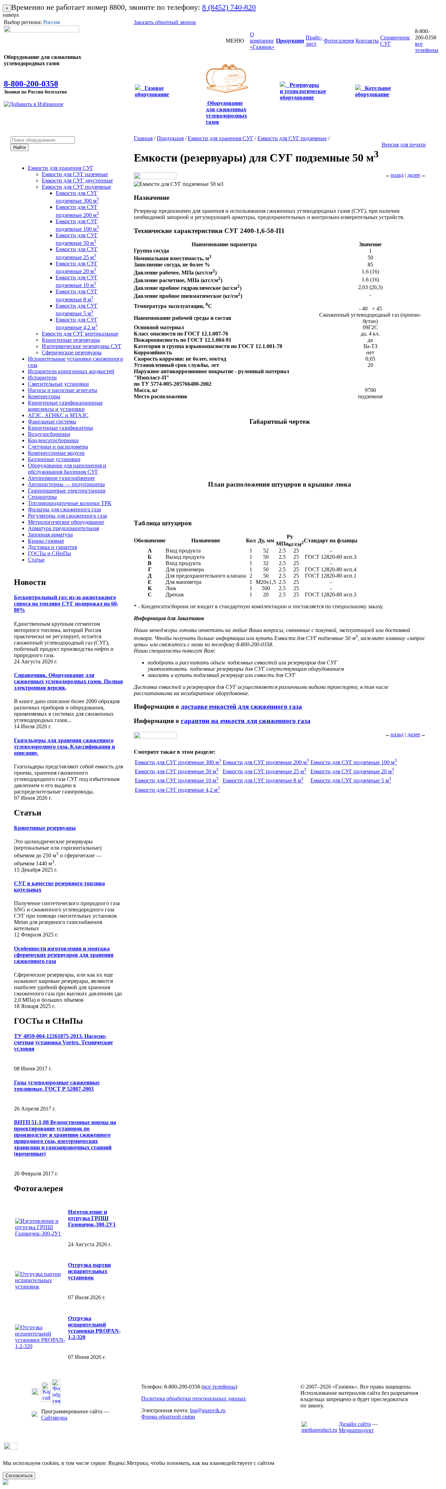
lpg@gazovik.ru (207, 1410)
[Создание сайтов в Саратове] (319, 1430)
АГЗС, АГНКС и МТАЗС (58, 415)
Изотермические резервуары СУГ (82, 346)
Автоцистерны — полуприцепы (66, 484)
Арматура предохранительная (63, 528)
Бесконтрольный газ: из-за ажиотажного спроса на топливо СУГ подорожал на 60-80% (66, 603)
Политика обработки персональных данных (193, 1398)
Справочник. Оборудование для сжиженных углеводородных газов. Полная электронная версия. (68, 681)
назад (397, 175)
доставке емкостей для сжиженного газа (241, 706)
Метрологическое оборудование (66, 522)
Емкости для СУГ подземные (76, 187)
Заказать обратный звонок (165, 22)
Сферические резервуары (72, 352)
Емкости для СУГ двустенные (77, 180)
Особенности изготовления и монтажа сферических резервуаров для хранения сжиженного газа (64, 955)
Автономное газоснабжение (61, 478)
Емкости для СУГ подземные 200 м (266, 762)
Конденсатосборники (53, 440)
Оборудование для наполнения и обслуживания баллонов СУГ (67, 469)
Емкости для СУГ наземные (75, 174)
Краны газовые (46, 541)
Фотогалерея (38, 1188)
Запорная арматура (50, 534)
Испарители (42, 378)
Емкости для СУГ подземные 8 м (263, 780)
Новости (30, 582)
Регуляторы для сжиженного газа (67, 516)
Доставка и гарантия (52, 547)
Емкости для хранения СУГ (60, 168)
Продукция (170, 138)
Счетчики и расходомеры (58, 447)
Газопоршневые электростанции (67, 491)
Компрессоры (44, 396)
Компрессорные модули (56, 453)
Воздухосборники (49, 434)
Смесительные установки (58, 384)
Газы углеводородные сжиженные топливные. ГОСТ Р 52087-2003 (57, 1086)
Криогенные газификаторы (60, 428)
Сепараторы (42, 497)
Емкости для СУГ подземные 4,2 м (177, 790)
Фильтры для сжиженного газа (64, 509)
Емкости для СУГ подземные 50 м (176, 771)
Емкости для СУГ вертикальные (80, 334)
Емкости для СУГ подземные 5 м (350, 780)
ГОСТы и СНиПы (49, 553)
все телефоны (426, 47)
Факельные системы (52, 421)
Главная (143, 138)
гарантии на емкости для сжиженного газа (245, 720)
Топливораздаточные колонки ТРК (70, 503)
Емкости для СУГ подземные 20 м (352, 771)
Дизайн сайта (355, 1424)
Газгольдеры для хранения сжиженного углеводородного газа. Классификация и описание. (64, 746)
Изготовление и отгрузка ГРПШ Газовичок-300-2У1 (92, 1218)
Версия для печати (404, 145)
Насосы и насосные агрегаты (62, 390)
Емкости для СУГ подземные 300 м (178, 762)
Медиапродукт (356, 1430)
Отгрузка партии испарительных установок (89, 1271)
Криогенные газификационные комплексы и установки (65, 406)
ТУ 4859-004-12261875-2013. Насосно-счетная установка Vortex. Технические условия (63, 1042)
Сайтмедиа (54, 1418)
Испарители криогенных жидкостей (71, 371)
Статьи (36, 560)
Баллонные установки (54, 459)
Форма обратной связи (168, 1417)
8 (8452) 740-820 (229, 7)
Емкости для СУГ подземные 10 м (176, 780)
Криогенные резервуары (71, 340)
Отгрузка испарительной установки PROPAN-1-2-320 (94, 1327)
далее (413, 175)
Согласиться (19, 1475)
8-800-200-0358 (31, 83)
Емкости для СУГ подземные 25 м (264, 771)
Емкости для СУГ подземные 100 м (353, 762)
